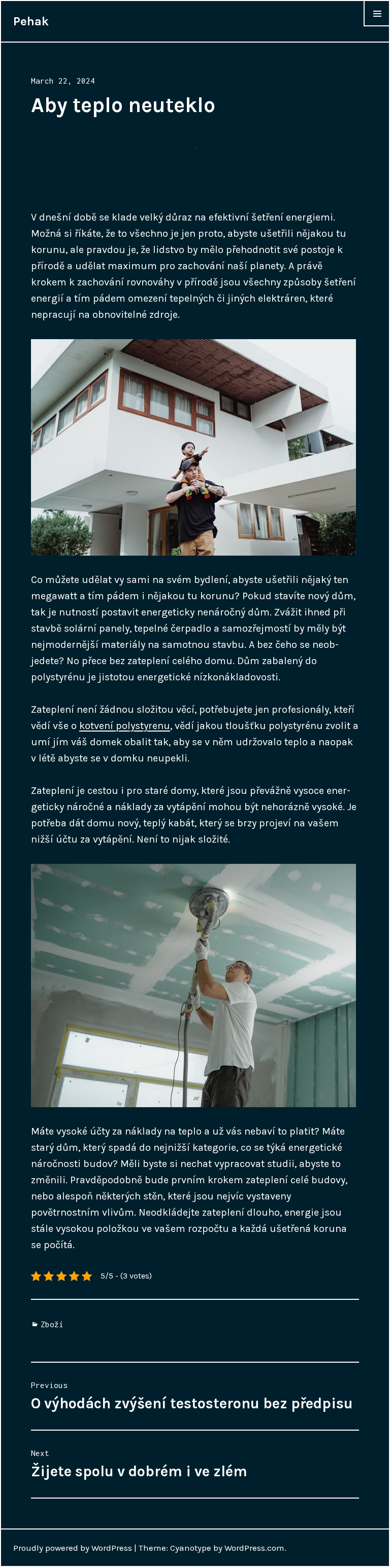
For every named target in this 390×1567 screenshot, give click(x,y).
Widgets (377, 25)
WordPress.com (254, 1548)
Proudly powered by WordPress (72, 1548)
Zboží (52, 1324)
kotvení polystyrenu (124, 726)
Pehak (31, 21)
